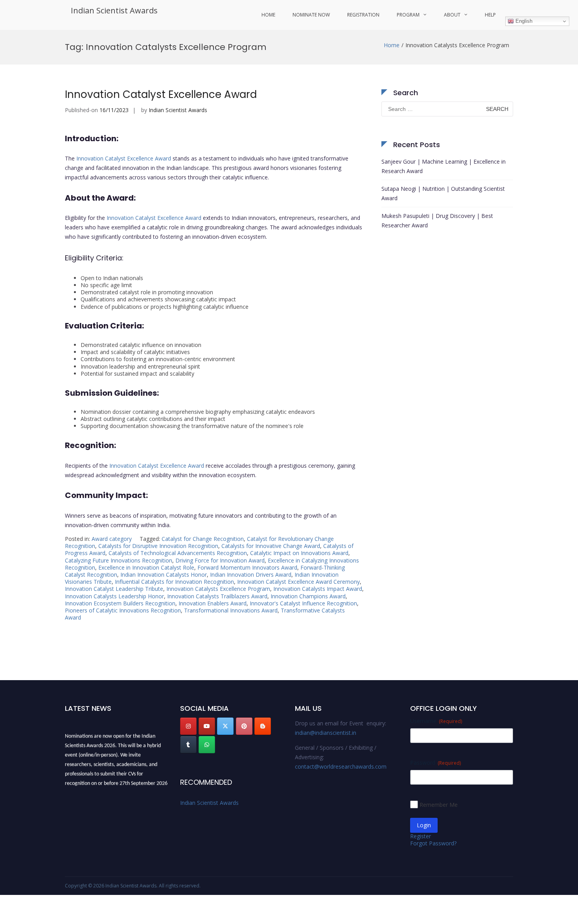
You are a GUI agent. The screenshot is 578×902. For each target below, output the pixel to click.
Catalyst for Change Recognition (203, 538)
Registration (363, 14)
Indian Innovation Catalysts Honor (163, 574)
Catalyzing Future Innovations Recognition (118, 560)
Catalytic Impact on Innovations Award (299, 553)
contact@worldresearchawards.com (341, 766)
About (452, 14)
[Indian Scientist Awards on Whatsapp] (207, 744)
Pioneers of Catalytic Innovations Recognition (123, 610)
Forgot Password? (433, 843)
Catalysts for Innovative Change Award (270, 546)
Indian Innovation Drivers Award (250, 574)
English (523, 21)
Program (408, 14)
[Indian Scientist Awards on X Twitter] (225, 726)
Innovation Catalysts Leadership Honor (114, 596)
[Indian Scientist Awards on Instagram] (188, 726)
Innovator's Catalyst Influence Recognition (303, 603)
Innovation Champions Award (308, 596)
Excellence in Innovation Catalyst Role (146, 567)
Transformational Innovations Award (231, 610)
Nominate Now (311, 14)
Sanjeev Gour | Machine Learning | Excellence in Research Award (443, 166)
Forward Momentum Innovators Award (247, 567)
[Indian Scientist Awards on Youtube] (207, 726)
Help (490, 14)
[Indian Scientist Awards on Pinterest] (244, 726)
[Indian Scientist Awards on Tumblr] (188, 744)
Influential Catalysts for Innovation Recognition (174, 581)
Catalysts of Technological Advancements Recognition (178, 553)
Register (420, 836)
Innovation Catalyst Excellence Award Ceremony (298, 581)
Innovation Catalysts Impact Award (317, 588)
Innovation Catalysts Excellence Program (218, 588)
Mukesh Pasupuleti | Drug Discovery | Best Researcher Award (437, 220)
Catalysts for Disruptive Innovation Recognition (158, 546)
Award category (112, 538)
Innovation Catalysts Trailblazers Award (217, 596)
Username (436, 721)
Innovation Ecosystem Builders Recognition (120, 603)
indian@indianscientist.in (325, 732)
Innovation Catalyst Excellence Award (161, 94)
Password (435, 762)
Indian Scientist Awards (114, 10)
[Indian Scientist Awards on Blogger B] (262, 726)
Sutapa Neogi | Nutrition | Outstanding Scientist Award (443, 193)
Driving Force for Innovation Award (220, 560)
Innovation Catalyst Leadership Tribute (114, 588)
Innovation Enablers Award (213, 603)
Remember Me (439, 804)
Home (268, 14)
